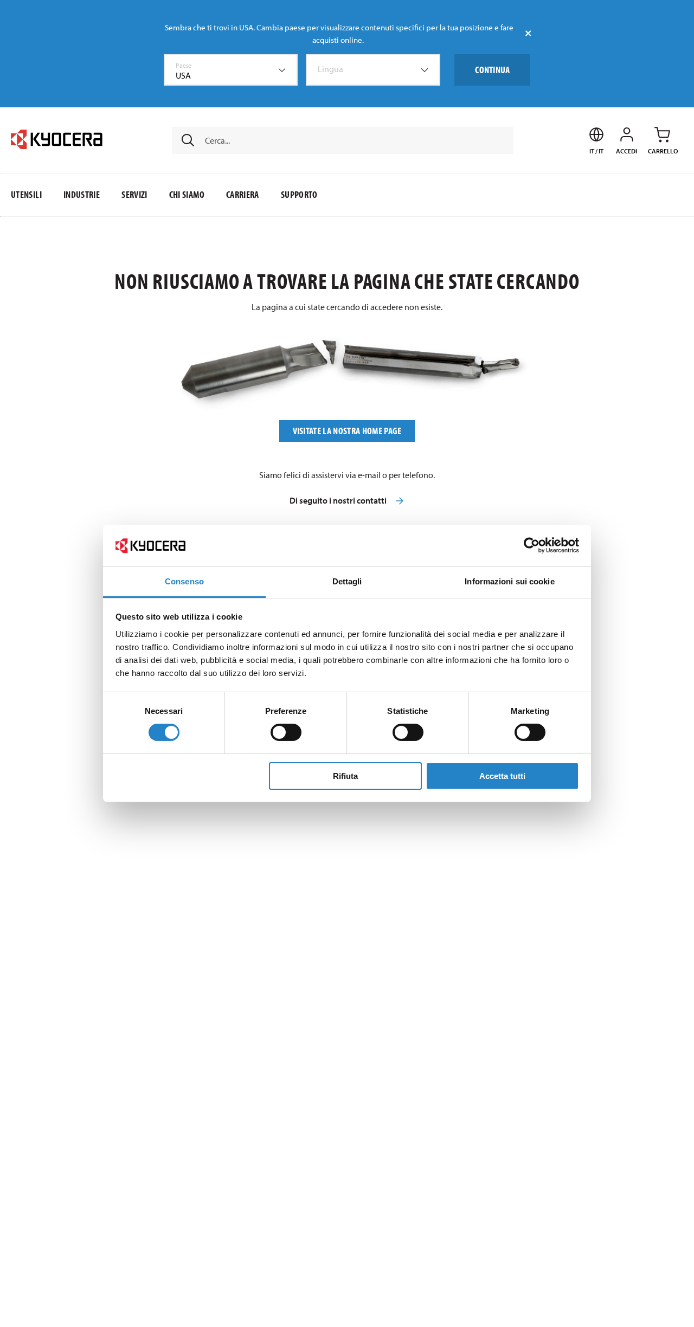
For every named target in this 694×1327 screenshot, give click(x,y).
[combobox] (231, 70)
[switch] (286, 732)
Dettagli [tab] (347, 581)
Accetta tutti (502, 776)
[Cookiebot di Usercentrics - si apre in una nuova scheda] (531, 545)
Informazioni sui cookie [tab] (509, 581)
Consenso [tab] (184, 581)
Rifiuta (345, 776)
